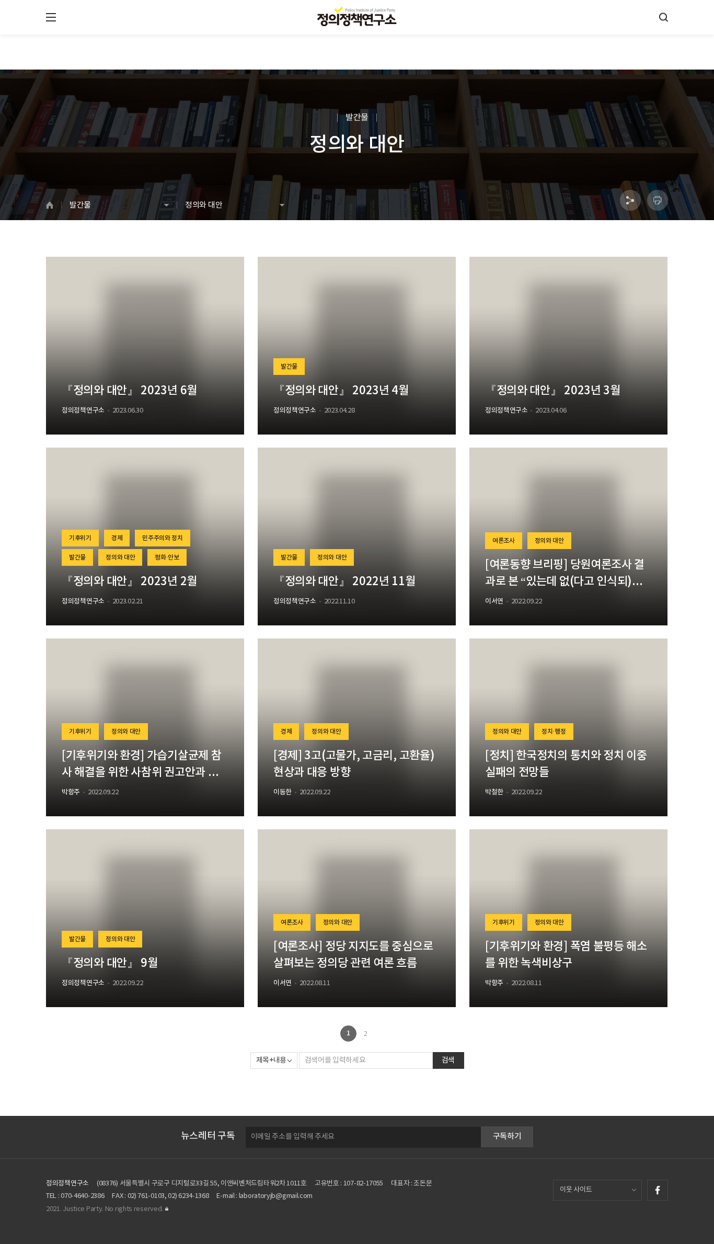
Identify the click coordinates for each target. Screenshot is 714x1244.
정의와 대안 (120, 557)
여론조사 (503, 540)
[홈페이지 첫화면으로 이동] (53, 205)
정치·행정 (554, 731)
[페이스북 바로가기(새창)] (657, 1190)
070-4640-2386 (82, 1196)
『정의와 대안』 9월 (110, 963)
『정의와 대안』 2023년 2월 (129, 581)
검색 (448, 1060)
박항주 (71, 792)
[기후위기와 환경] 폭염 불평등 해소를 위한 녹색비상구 (566, 955)
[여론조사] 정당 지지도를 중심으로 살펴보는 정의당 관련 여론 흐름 (353, 955)
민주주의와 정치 (162, 538)
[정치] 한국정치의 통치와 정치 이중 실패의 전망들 (566, 764)
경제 (116, 538)
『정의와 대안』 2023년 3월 (552, 390)
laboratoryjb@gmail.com (276, 1196)
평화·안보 (167, 557)
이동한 (282, 792)
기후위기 (80, 538)
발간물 (289, 366)
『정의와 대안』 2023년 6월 (129, 390)
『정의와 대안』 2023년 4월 (341, 390)
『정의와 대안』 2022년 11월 (344, 581)
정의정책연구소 (83, 410)
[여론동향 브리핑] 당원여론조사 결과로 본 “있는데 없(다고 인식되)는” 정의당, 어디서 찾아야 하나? (566, 574)
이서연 (494, 601)
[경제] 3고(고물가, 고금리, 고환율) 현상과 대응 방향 (353, 764)
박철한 (494, 792)
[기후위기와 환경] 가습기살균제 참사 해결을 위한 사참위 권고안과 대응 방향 (141, 765)
